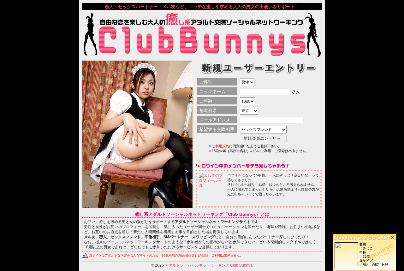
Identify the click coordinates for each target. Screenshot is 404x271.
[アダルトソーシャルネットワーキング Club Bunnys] (202, 55)
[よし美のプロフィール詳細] (212, 185)
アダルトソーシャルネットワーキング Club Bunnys (208, 265)
